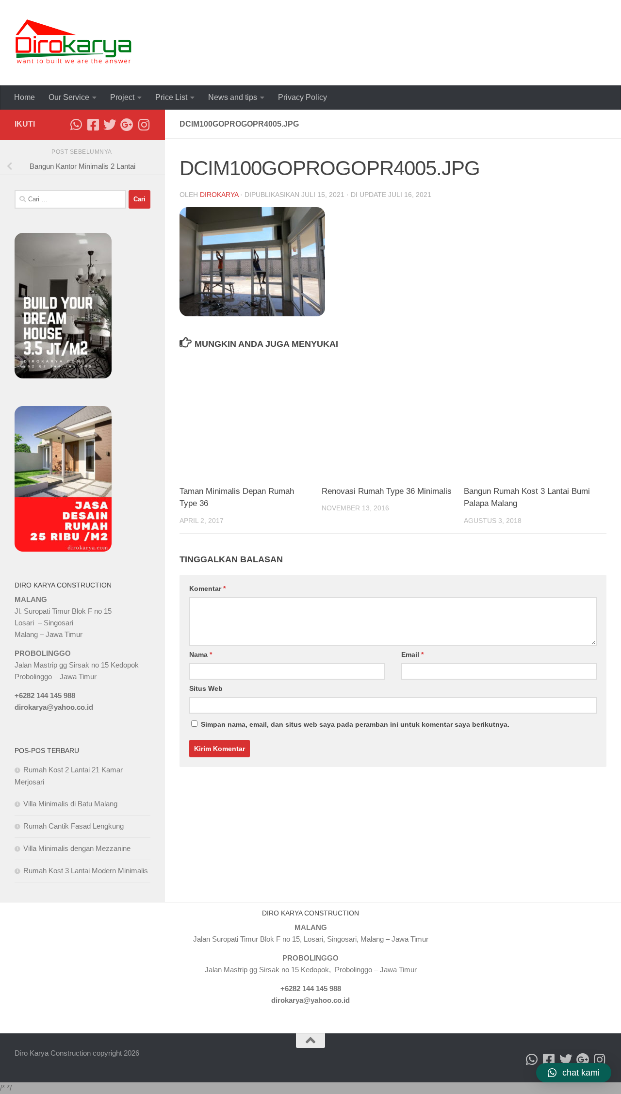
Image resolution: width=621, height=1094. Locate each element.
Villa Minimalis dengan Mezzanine (77, 848)
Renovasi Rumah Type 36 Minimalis (387, 491)
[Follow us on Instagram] (143, 124)
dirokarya (219, 194)
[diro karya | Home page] (73, 42)
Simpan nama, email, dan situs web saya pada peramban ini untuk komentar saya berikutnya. (355, 724)
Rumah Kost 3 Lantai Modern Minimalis (85, 870)
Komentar (207, 588)
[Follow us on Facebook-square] (92, 124)
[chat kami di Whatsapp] (75, 124)
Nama (200, 654)
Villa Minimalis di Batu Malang (70, 804)
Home (24, 97)
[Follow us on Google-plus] (126, 124)
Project (122, 97)
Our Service (69, 97)
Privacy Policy (302, 97)
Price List (171, 97)
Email (412, 654)
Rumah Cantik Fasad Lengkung (73, 826)
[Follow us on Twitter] (109, 124)
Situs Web (206, 688)
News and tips (232, 97)
